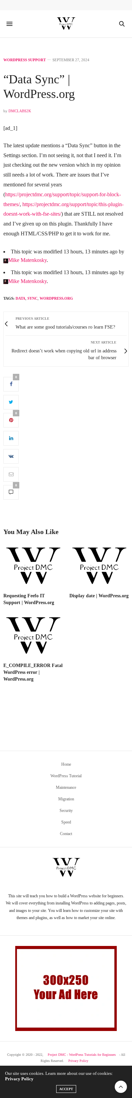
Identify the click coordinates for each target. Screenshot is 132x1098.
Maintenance (66, 787)
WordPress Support (24, 60)
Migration (66, 799)
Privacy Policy (78, 1061)
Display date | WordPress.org (99, 595)
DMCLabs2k (19, 111)
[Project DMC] (66, 24)
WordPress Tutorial (66, 775)
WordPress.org (56, 298)
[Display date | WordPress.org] (99, 566)
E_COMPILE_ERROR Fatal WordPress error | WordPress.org (33, 672)
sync (32, 298)
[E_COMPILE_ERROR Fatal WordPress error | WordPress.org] (33, 636)
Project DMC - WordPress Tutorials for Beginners (82, 1055)
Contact (66, 833)
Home (66, 764)
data (20, 298)
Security (66, 810)
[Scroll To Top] (121, 1087)
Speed (66, 822)
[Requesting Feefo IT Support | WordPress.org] (33, 566)
